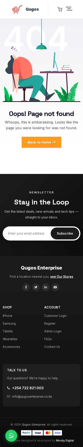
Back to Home (39, 142)
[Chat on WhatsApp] (11, 436)
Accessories (11, 347)
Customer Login (55, 316)
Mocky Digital (65, 440)
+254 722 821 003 (28, 388)
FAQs (48, 339)
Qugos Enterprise (41, 268)
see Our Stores (61, 276)
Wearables (10, 339)
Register (50, 323)
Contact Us (52, 347)
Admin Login (53, 331)
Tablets (8, 331)
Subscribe (65, 233)
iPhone (7, 316)
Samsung (9, 323)
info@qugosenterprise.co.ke (32, 396)
